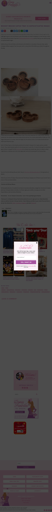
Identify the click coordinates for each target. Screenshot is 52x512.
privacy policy (31, 266)
